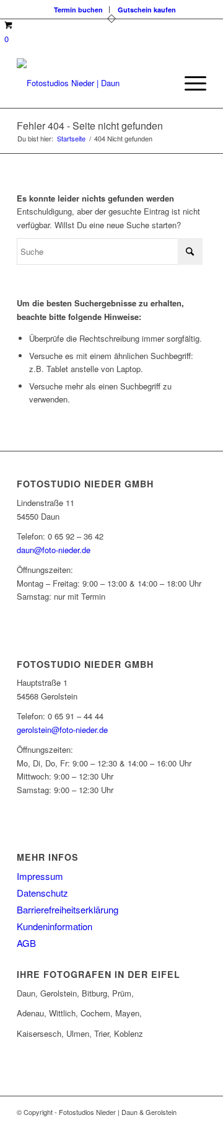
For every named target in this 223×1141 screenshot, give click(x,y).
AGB (26, 942)
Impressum (40, 875)
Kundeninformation (54, 926)
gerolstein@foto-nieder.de (62, 729)
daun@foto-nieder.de (53, 550)
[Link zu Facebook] (160, 1125)
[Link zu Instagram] (178, 1125)
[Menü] (189, 83)
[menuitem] (79, 9)
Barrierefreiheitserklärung (67, 909)
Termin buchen (78, 9)
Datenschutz (42, 892)
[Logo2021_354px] (92, 83)
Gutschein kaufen (147, 9)
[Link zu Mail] (197, 1125)
